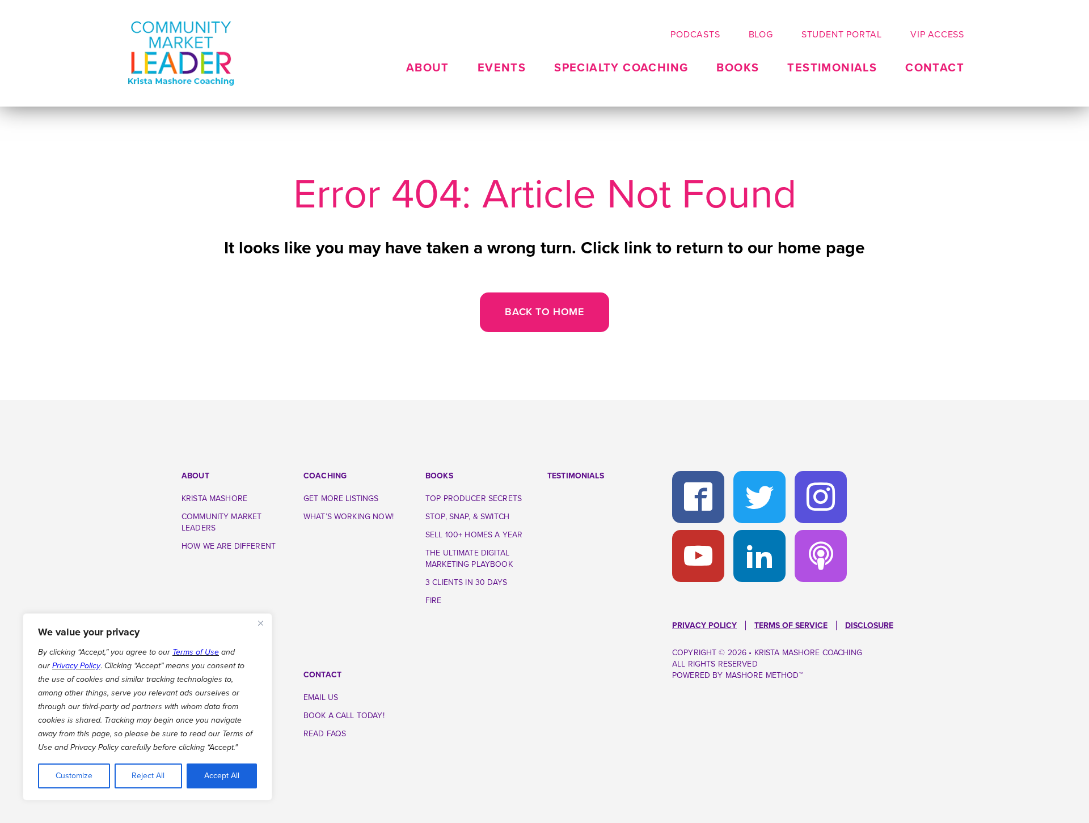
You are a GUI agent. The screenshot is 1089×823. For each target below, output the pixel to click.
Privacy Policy (76, 666)
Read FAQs (324, 734)
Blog (761, 34)
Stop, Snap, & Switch (467, 516)
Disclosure (869, 625)
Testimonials (832, 68)
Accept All (221, 775)
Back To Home (544, 312)
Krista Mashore (214, 498)
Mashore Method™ (764, 675)
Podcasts (695, 34)
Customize (74, 775)
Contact (934, 68)
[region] (147, 706)
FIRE (433, 600)
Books (737, 68)
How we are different (229, 546)
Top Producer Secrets (473, 498)
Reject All (148, 775)
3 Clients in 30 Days (466, 582)
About (195, 476)
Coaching (325, 476)
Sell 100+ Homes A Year (473, 535)
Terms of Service (791, 625)
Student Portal (841, 34)
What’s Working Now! (348, 516)
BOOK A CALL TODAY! (344, 715)
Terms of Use (195, 652)
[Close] (260, 623)
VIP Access (937, 34)
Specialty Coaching (621, 68)
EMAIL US (320, 697)
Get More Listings (341, 498)
